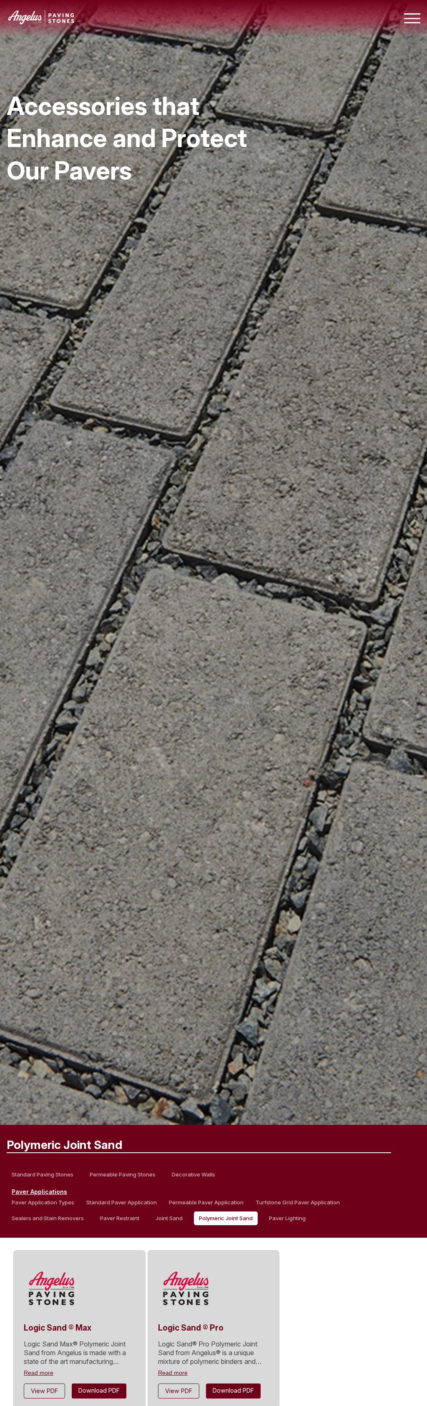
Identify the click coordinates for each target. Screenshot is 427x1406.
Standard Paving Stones (42, 1174)
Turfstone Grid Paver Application (298, 1202)
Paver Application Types (43, 1202)
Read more (38, 1372)
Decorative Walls (193, 1174)
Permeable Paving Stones (123, 1174)
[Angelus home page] (41, 22)
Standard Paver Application (121, 1202)
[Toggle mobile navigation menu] (412, 18)
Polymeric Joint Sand (226, 1218)
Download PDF (99, 1390)
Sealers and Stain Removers (48, 1218)
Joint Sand (169, 1218)
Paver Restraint (119, 1218)
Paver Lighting (287, 1218)
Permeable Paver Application (206, 1202)
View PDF (44, 1390)
